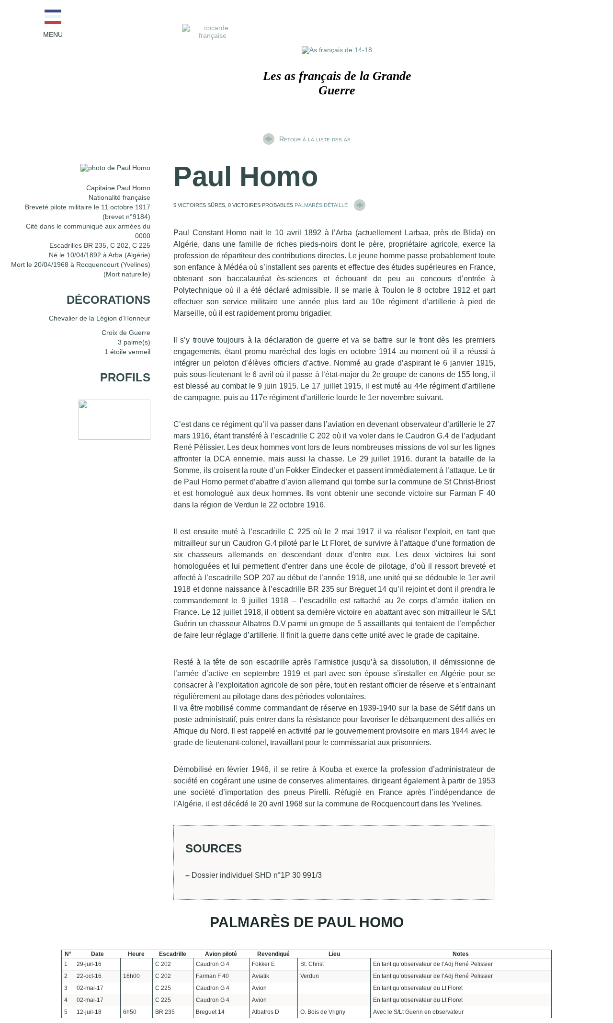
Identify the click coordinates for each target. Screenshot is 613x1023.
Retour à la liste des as (315, 139)
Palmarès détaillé (322, 204)
